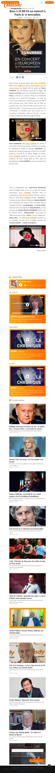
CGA (34, 767)
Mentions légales (39, 767)
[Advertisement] (27, 175)
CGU (31, 767)
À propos (14, 767)
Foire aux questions (25, 767)
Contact (18, 767)
